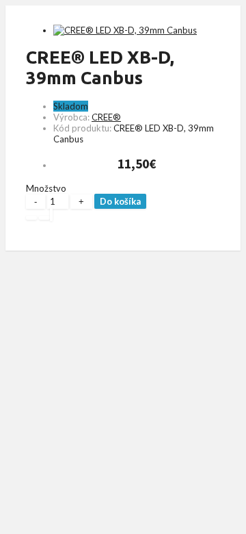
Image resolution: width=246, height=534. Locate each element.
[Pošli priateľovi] (51, 214)
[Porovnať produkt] (44, 218)
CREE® (106, 117)
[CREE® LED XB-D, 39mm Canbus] (125, 30)
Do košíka (120, 201)
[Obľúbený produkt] (31, 218)
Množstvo (46, 188)
